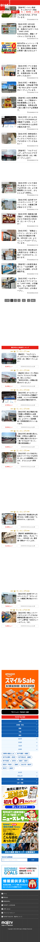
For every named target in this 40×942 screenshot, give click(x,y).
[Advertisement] (20, 171)
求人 (22, 12)
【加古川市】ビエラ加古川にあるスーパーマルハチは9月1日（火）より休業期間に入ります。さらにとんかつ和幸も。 (27, 458)
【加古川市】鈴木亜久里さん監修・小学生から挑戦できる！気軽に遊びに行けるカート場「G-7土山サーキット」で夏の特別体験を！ (27, 438)
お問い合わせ (6, 909)
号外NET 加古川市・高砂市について (12, 916)
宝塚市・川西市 (23, 761)
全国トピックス (5, 12)
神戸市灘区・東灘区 (22, 753)
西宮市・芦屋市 (7, 764)
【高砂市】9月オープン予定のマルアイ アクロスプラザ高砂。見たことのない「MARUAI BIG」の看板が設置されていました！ (27, 377)
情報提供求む (6, 901)
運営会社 (5, 897)
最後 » (33, 300)
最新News (15, 12)
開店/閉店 (28, 12)
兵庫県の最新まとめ (8, 753)
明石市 (5, 768)
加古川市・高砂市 (26, 764)
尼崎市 (16, 764)
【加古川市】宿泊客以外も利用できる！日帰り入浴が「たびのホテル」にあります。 (27, 517)
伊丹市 (14, 761)
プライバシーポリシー (9, 912)
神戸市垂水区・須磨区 (24, 757)
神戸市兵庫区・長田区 (9, 757)
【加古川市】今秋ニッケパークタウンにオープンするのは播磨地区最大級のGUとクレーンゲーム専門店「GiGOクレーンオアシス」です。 (27, 617)
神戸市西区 (6, 761)
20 (23, 300)
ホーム (5, 893)
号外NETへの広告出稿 (9, 905)
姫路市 (11, 768)
